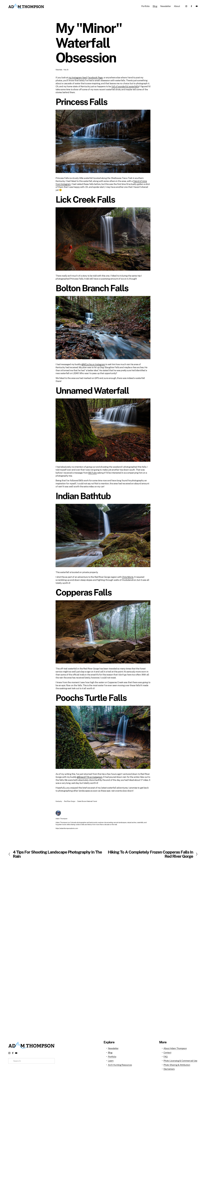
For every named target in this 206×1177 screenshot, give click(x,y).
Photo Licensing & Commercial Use (180, 1060)
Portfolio (145, 6)
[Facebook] (191, 6)
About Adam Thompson (175, 1048)
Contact (167, 1052)
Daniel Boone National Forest (87, 801)
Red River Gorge (69, 801)
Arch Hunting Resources (120, 1065)
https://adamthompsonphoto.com (67, 828)
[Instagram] (186, 6)
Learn (111, 1060)
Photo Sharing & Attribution (177, 1065)
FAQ (165, 1056)
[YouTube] (197, 6)
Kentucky (59, 801)
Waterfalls (59, 70)
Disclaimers (169, 1069)
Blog (155, 6)
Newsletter (165, 6)
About (177, 6)
